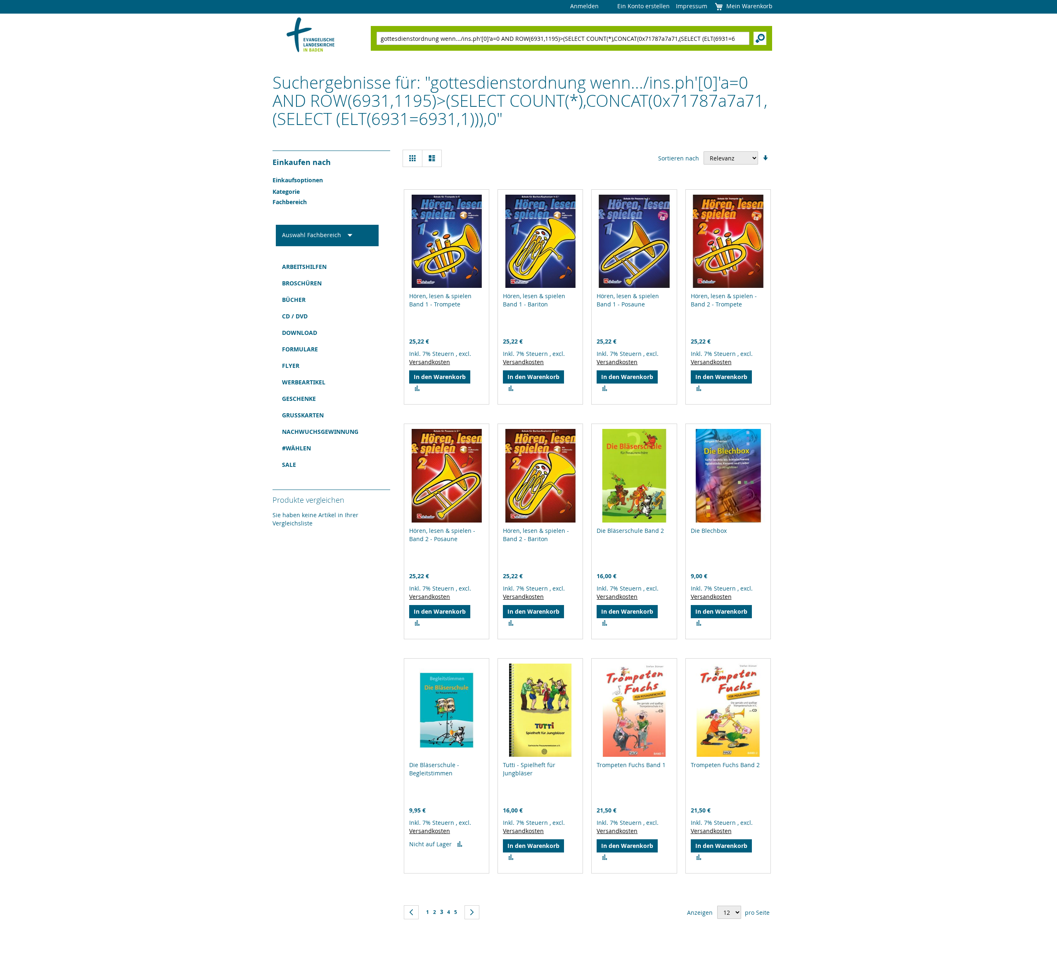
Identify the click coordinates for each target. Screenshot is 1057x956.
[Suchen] (760, 38)
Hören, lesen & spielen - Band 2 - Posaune (442, 535)
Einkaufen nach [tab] (302, 162)
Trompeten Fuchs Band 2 (725, 765)
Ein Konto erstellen (643, 6)
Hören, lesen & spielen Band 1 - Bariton (534, 300)
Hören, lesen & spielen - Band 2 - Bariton (536, 535)
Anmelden (584, 6)
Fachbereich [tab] (290, 202)
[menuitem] (327, 267)
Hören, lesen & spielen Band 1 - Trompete (440, 300)
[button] (417, 388)
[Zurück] (411, 912)
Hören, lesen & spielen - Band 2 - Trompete (724, 300)
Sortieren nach (678, 158)
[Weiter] (472, 912)
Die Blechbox (709, 531)
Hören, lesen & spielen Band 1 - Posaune (628, 300)
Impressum (691, 6)
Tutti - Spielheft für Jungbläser (529, 769)
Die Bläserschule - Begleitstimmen (434, 769)
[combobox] (563, 38)
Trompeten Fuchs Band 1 (631, 765)
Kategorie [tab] (286, 191)
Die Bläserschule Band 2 (630, 531)
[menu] (327, 366)
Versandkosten (429, 362)
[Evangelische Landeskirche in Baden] (311, 35)
